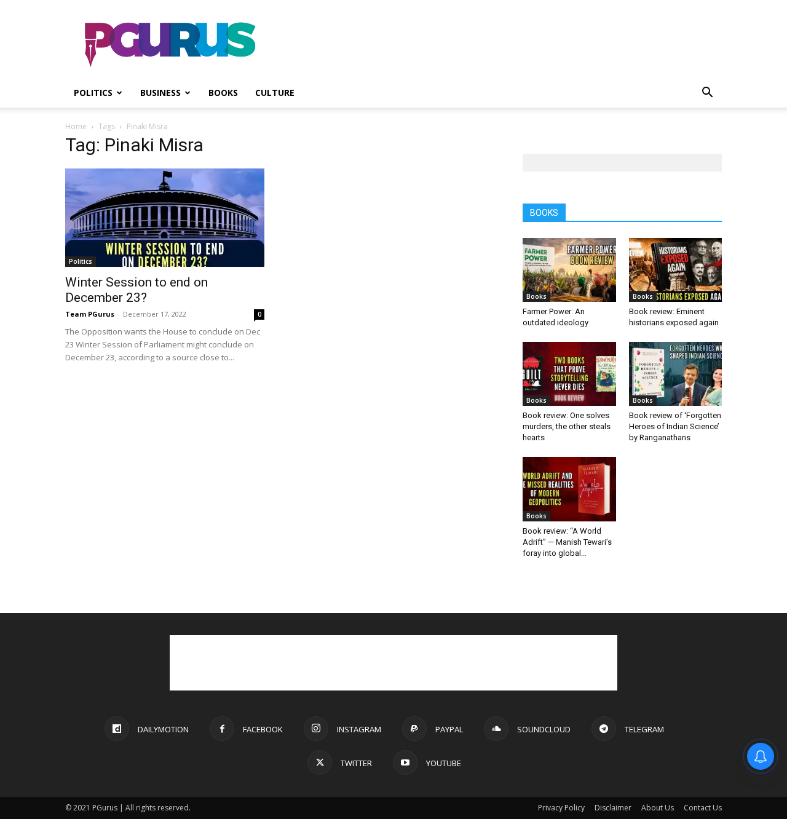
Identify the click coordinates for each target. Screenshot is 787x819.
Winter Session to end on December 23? (136, 290)
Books (223, 92)
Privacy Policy (561, 807)
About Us (657, 807)
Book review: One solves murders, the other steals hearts (567, 426)
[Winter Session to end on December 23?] (164, 217)
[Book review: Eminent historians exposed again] (675, 270)
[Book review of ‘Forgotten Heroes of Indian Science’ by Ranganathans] (675, 374)
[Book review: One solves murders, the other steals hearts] (569, 374)
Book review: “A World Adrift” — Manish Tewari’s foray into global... (567, 542)
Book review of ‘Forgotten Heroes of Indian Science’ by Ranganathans (675, 426)
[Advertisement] (498, 45)
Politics (93, 92)
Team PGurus (89, 313)
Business (160, 92)
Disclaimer (613, 807)
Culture (275, 92)
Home (76, 126)
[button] (707, 94)
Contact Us (703, 807)
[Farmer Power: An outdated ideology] (569, 270)
